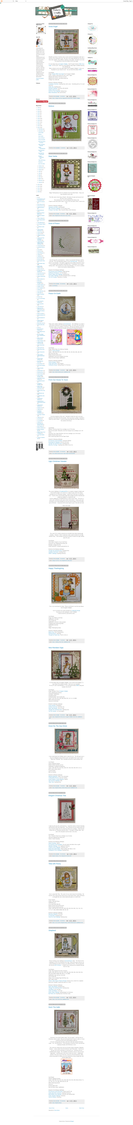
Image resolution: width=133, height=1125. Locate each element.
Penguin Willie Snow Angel (58, 74)
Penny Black (39, 363)
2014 (38, 127)
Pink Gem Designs (41, 365)
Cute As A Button (52, 1097)
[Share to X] (72, 96)
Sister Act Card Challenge (54, 91)
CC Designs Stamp (41, 224)
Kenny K (39, 296)
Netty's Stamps (40, 340)
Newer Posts (51, 1108)
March (40, 178)
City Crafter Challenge (53, 275)
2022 (38, 113)
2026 (38, 107)
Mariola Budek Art (41, 317)
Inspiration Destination (53, 552)
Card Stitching (54, 285)
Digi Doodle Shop (41, 260)
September (41, 167)
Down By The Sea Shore (58, 726)
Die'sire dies (39, 259)
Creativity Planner (41, 247)
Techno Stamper (56, 350)
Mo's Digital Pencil (41, 331)
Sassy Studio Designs (40, 376)
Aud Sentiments (67, 323)
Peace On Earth (54, 293)
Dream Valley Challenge (54, 992)
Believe (51, 106)
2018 (38, 120)
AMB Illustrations (40, 207)
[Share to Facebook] (74, 96)
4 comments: (62, 920)
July (39, 171)
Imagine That (40, 286)
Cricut (53, 453)
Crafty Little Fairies (53, 363)
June (40, 173)
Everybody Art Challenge (54, 442)
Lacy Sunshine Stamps (40, 302)
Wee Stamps (40, 426)
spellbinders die (40, 393)
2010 (38, 190)
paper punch (40, 347)
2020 (38, 116)
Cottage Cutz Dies (58, 98)
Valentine (39, 422)
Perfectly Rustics (52, 633)
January (40, 182)
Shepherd (52, 930)
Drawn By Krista (40, 273)
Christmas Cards (40, 226)
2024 (38, 109)
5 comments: (62, 213)
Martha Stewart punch (59, 453)
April (40, 176)
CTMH (38, 254)
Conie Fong (39, 232)
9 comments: (62, 96)
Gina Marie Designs (39, 283)
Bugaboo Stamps (55, 855)
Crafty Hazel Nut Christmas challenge (40, 239)
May (40, 175)
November (41, 130)
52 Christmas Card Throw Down (56, 1091)
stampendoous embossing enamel (41, 402)
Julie (39, 46)
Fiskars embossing (41, 276)
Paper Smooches (40, 352)
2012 (38, 186)
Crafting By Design (53, 365)
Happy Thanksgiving (56, 568)
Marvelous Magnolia (53, 914)
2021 (38, 115)
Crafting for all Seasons (54, 272)
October (40, 166)
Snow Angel (53, 26)
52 (37, 197)
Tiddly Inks (39, 417)
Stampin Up (39, 407)
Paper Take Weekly (53, 708)
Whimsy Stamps (40, 427)
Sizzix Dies (75, 716)
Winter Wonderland (53, 92)
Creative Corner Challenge (54, 847)
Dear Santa (53, 156)
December (41, 129)
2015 (38, 125)
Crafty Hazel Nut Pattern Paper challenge (40, 243)
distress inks (39, 268)
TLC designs (40, 420)
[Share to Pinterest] (75, 96)
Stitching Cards (73, 261)
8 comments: (62, 558)
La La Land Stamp (41, 298)
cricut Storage (40, 252)
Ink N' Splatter (40, 288)
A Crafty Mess (52, 915)
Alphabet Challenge (53, 846)
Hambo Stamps (40, 284)
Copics (53, 98)
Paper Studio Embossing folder (69, 453)
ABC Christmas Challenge (54, 208)
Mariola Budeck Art (41, 315)
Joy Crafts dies (40, 291)
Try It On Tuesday (53, 277)
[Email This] (69, 96)
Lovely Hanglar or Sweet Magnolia (56, 779)
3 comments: (63, 147)
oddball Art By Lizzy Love (40, 343)
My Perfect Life (52, 993)
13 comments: (63, 1100)
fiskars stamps (40, 279)
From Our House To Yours (58, 380)
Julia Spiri (39, 292)
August (40, 169)
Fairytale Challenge (53, 88)
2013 (38, 184)
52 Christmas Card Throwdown (55, 271)
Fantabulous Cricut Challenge (55, 850)
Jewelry (38, 289)
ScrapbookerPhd (63, 491)
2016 (38, 124)
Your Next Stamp (40, 434)
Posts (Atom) (57, 1110)
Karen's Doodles (40, 294)
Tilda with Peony (55, 864)
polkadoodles (40, 370)
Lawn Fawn (39, 306)
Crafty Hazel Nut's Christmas (55, 1092)
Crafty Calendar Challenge (54, 1095)
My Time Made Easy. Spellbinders (41, 335)
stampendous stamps (40, 405)
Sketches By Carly (41, 390)
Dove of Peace (54, 223)
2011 (38, 188)
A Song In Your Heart (53, 209)
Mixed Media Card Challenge (55, 1094)
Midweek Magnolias (53, 776)
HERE (80, 69)
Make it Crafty (40, 313)
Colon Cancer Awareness (40, 230)
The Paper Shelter (41, 414)
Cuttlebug (39, 256)
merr (38, 327)
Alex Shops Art (40, 204)
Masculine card (40, 323)
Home (66, 1108)
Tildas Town (51, 782)
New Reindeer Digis (56, 648)
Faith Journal (40, 274)
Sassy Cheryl (67, 215)
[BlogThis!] (71, 96)
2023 (38, 111)
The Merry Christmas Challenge (39, 412)
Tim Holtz (39, 418)
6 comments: (62, 997)
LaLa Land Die (58, 922)
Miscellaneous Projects (40, 329)
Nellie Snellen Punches (40, 339)
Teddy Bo (39, 409)
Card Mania (51, 989)
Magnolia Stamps (58, 787)
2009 (38, 191)
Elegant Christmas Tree (57, 796)
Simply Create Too (53, 89)
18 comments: (63, 283)
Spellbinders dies (74, 787)
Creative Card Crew (53, 706)
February (41, 180)
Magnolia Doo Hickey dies (67, 98)
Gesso (38, 280)
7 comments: (62, 640)
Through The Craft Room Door (55, 443)
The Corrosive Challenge (54, 780)
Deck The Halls (54, 1007)
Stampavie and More (53, 207)
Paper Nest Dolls (40, 345)
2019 (38, 118)
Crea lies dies (40, 245)
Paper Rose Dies (40, 349)
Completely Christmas (53, 84)
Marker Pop (51, 632)
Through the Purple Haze (54, 634)
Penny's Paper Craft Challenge (55, 274)
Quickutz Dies (40, 372)
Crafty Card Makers (53, 990)
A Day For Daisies (41, 201)
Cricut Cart (39, 251)
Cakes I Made (40, 218)
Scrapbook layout (41, 380)
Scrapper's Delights (63, 64)
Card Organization (41, 219)
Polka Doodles (40, 368)
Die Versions (40, 257)
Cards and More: (52, 705)
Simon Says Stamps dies (39, 387)
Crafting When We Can (54, 777)
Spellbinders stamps (40, 399)
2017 (38, 122)
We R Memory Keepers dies (40, 424)
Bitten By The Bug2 (53, 445)
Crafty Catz (51, 86)
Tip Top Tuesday (52, 711)
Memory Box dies (40, 324)
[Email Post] (67, 96)
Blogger (72, 1121)
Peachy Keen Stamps (40, 359)
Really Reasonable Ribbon (54, 848)
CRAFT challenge (52, 553)
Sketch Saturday (52, 843)
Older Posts (81, 1108)
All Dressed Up (40, 205)
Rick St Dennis (57, 965)
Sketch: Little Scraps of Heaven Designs (58, 980)
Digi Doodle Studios (39, 267)
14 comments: (63, 451)
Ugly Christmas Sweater (58, 461)
